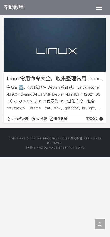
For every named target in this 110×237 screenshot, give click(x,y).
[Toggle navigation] (99, 7)
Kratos (42, 147)
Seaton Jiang (74, 147)
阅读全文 (92, 119)
